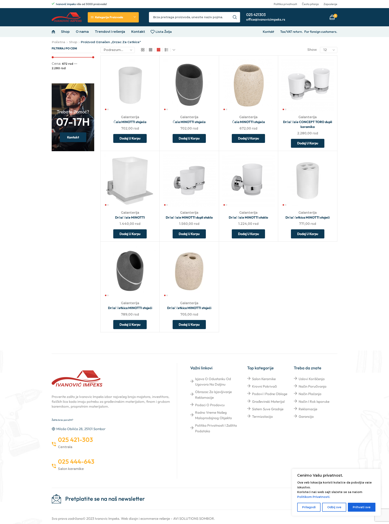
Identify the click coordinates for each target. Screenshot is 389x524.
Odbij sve (334, 507)
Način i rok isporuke (314, 401)
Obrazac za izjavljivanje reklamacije (213, 394)
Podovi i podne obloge (269, 394)
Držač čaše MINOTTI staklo (248, 217)
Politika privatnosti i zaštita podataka (216, 428)
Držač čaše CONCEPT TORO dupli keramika (307, 124)
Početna (58, 42)
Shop (65, 32)
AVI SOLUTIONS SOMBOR (193, 518)
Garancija (306, 416)
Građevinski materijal (268, 401)
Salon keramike (264, 379)
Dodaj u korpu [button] (148, 84)
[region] (336, 492)
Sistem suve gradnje (267, 409)
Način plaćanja (310, 394)
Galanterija (130, 117)
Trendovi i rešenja (110, 32)
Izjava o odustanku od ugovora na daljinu (213, 381)
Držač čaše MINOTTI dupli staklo (189, 217)
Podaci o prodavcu (210, 405)
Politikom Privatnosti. (313, 497)
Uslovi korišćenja (312, 379)
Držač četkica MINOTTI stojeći (307, 217)
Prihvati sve (362, 507)
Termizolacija (262, 416)
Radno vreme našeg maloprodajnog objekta (213, 415)
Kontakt (138, 32)
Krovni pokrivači (264, 386)
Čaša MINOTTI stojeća (130, 122)
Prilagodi (309, 507)
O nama (82, 32)
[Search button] (235, 17)
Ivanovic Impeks (107, 518)
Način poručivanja (312, 386)
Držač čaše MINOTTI (130, 217)
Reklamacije (308, 409)
